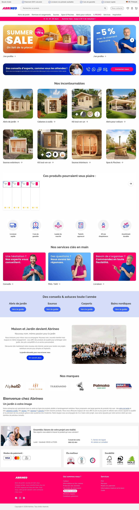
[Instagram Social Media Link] (20, 497)
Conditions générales (70, 496)
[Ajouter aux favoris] (5, 183)
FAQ (102, 481)
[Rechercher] (105, 8)
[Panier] (136, 8)
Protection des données (71, 486)
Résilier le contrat (70, 491)
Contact (66, 481)
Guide (103, 490)
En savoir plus (35, 358)
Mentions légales (69, 494)
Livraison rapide (109, 2)
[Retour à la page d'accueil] (9, 8)
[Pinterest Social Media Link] (24, 497)
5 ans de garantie (89, 2)
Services (105, 476)
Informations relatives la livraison (112, 488)
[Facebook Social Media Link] (16, 497)
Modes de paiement (108, 486)
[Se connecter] (132, 8)
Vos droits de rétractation (72, 488)
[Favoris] (127, 8)
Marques (104, 483)
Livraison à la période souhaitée (62, 2)
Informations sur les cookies (73, 483)
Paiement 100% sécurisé (33, 2)
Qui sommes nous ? (72, 476)
